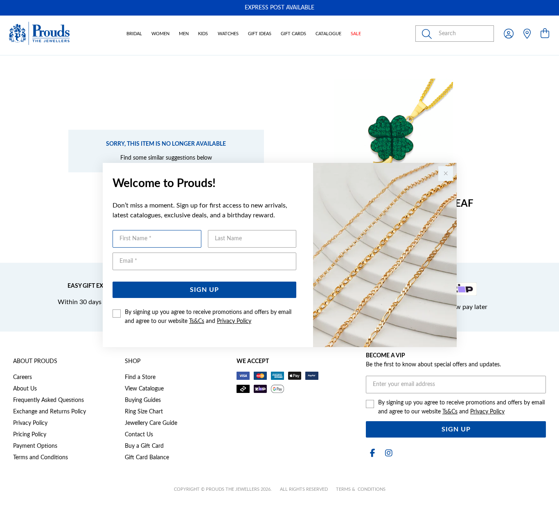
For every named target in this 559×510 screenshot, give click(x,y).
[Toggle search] (428, 33)
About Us (25, 389)
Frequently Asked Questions (48, 400)
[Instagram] (387, 453)
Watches (228, 34)
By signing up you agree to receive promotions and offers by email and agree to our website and (208, 316)
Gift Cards (293, 34)
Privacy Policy (234, 321)
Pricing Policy (29, 435)
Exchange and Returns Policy (49, 412)
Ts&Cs (196, 321)
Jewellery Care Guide (151, 423)
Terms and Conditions (40, 457)
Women (160, 34)
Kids (203, 34)
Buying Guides (143, 400)
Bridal (134, 34)
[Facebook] (372, 453)
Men (184, 34)
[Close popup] (445, 173)
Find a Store (140, 377)
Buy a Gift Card (144, 446)
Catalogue (328, 34)
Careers (22, 377)
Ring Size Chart (144, 412)
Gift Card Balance (147, 457)
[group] (279, 8)
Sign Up (204, 290)
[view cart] (545, 34)
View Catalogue (144, 389)
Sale (356, 34)
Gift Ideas (259, 34)
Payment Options (35, 446)
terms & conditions (360, 489)
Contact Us (139, 435)
